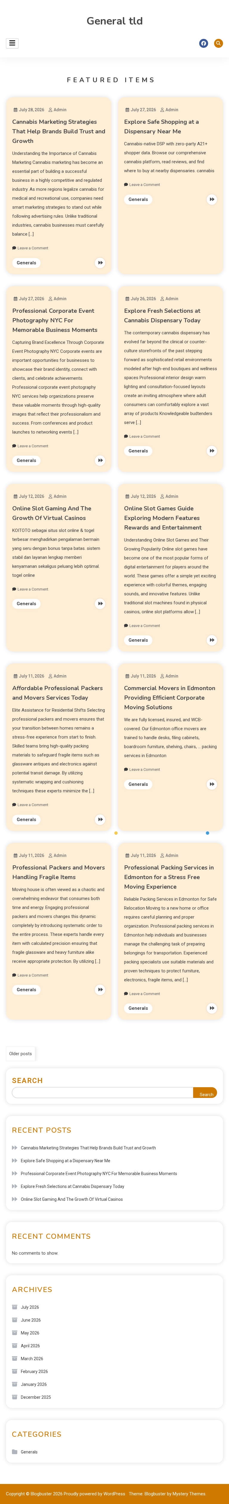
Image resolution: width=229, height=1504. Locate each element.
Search (27, 1080)
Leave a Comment (33, 248)
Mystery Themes (189, 1494)
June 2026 (31, 1320)
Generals (26, 263)
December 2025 (36, 1397)
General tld (114, 21)
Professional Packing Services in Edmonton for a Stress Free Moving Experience (169, 877)
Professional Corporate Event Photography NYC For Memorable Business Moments (55, 320)
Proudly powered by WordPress (95, 1494)
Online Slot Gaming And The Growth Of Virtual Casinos (72, 1199)
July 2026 (30, 1307)
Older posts (20, 1053)
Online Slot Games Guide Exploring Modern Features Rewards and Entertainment (163, 518)
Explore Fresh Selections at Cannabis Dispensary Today (72, 1186)
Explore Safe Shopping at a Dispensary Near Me (65, 1160)
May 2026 (30, 1333)
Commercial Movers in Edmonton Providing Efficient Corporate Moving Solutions (169, 697)
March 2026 (32, 1358)
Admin (60, 109)
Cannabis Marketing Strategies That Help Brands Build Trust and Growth (58, 131)
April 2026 (30, 1345)
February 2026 (34, 1371)
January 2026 (34, 1384)
